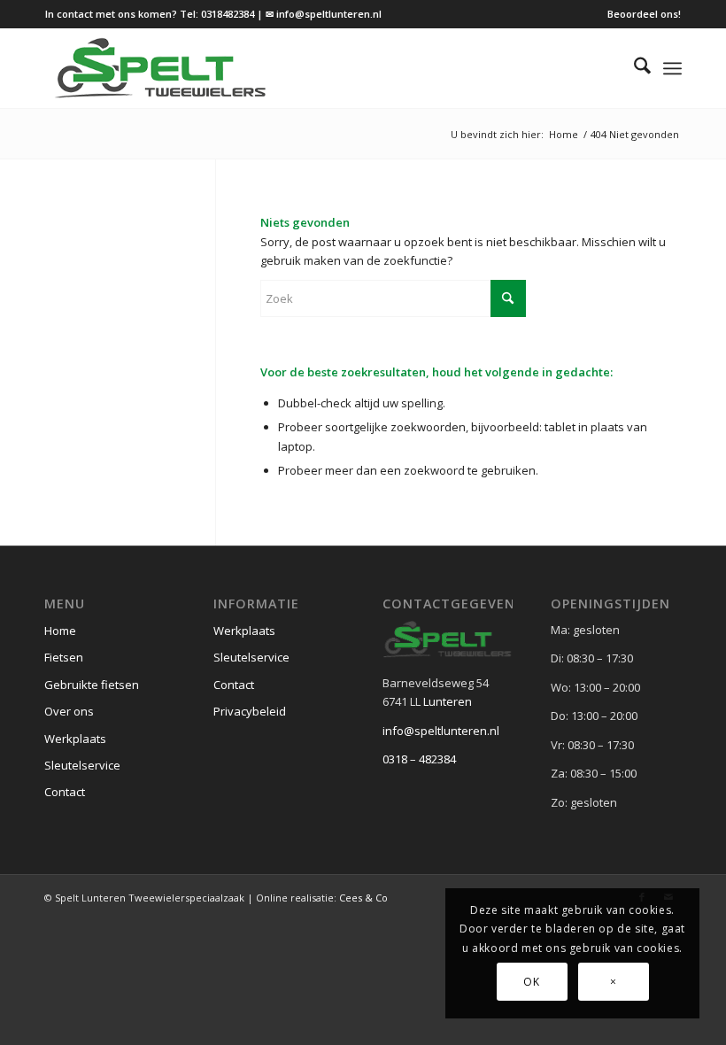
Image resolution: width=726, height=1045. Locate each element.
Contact (64, 792)
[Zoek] (633, 68)
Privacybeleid (249, 711)
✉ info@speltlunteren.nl (324, 13)
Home (60, 631)
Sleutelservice (82, 765)
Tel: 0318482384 (217, 13)
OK (531, 981)
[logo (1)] (160, 68)
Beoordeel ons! (644, 13)
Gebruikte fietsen (91, 685)
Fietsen (63, 657)
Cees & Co (363, 897)
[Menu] (672, 68)
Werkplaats (75, 739)
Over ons (69, 711)
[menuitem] (640, 14)
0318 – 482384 (419, 759)
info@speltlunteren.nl (440, 731)
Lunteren (447, 701)
